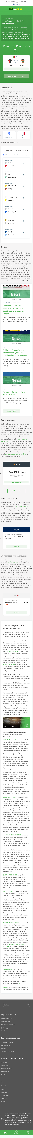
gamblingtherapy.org (10, 1119)
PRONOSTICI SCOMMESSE (11, 923)
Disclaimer (4, 1092)
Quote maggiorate (6, 1028)
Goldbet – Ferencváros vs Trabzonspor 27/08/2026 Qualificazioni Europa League (15, 352)
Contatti (3, 1086)
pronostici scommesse (14, 651)
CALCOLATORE (8, 969)
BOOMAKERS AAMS (9, 740)
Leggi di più (11, 411)
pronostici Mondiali (9, 664)
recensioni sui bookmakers (11, 681)
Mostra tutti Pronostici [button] (16, 76)
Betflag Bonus (5, 1071)
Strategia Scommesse (7, 1042)
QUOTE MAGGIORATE (10, 875)
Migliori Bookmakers (6, 1018)
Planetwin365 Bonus (6, 1068)
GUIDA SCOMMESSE (9, 891)
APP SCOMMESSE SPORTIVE (12, 835)
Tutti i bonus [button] (16, 491)
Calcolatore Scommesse (7, 1051)
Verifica (16, 546)
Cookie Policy (4, 1098)
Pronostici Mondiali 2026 (8, 1024)
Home (5, 1133)
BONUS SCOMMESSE (9, 797)
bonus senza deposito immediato (15, 454)
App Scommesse (5, 1021)
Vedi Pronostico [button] (16, 69)
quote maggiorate (13, 562)
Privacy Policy (5, 1095)
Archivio (5, 987)
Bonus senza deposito (21, 506)
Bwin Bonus (4, 1074)
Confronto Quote (5, 1045)
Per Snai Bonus (16, 482)
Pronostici (16, 1133)
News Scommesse (6, 1031)
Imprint (3, 1089)
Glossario (3, 1048)
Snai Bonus (4, 1062)
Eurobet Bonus (5, 1065)
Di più (28, 1133)
